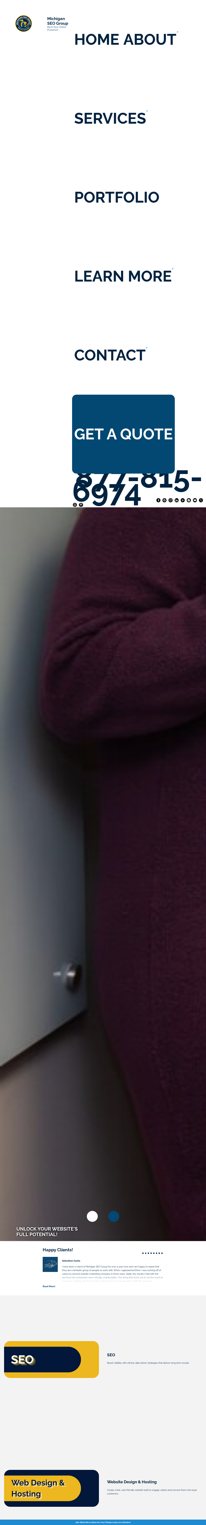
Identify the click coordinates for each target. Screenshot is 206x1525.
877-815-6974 (137, 484)
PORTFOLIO (116, 197)
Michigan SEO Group (57, 21)
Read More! (49, 1286)
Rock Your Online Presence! (56, 28)
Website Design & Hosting (132, 1482)
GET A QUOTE (123, 434)
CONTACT (110, 355)
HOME (96, 39)
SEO (111, 1355)
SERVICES (110, 118)
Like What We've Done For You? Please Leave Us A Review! (103, 1522)
